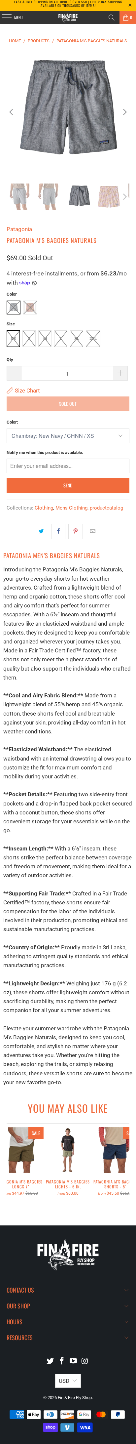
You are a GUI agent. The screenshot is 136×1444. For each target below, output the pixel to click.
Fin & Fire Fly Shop (75, 1397)
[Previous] (11, 112)
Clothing (44, 508)
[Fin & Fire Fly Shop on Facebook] (62, 1361)
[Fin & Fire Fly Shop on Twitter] (50, 1361)
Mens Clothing (71, 508)
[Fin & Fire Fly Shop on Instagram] (85, 1361)
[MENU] (3, 17)
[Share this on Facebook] (58, 531)
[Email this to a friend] (93, 531)
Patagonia (19, 229)
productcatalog (106, 508)
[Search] (111, 17)
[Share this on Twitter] (41, 531)
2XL (93, 338)
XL (76, 338)
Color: (12, 422)
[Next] (124, 112)
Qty (10, 359)
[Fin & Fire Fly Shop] (68, 17)
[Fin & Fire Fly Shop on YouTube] (73, 1361)
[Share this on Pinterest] (75, 531)
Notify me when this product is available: (45, 452)
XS (13, 338)
